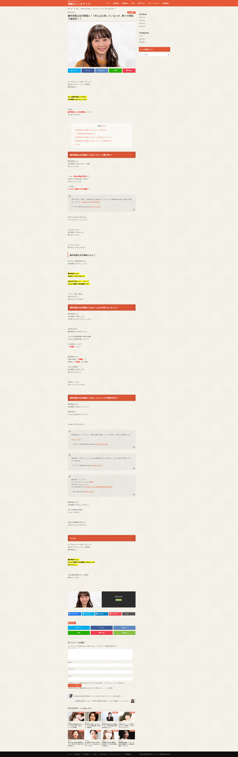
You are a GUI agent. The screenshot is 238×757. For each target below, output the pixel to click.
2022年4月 (142, 26)
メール (70, 669)
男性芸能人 (125, 3)
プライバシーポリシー (154, 3)
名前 (70, 662)
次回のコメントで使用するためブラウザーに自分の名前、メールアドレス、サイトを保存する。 (97, 683)
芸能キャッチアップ (79, 3)
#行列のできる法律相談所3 (93, 487)
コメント (71, 648)
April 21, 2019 (89, 491)
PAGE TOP (231, 732)
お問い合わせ (141, 3)
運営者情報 (166, 3)
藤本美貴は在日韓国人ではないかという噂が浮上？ (91, 130)
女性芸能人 (116, 3)
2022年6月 (142, 20)
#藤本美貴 (105, 487)
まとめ (77, 144)
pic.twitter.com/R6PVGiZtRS (91, 202)
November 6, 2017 (96, 465)
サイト (70, 676)
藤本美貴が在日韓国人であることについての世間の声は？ (93, 141)
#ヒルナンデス (76, 439)
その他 (133, 3)
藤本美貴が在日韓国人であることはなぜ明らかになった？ (93, 137)
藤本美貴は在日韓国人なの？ (85, 133)
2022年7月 (142, 17)
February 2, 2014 (95, 206)
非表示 (103, 126)
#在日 (110, 487)
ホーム (108, 3)
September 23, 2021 (101, 444)
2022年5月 (142, 23)
